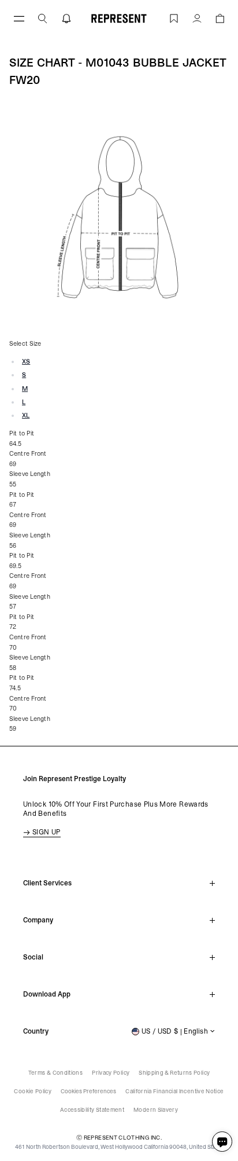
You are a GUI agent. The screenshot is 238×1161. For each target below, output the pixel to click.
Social (33, 957)
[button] (42, 18)
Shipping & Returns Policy (174, 1072)
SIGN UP (46, 832)
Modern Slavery (155, 1110)
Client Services (47, 883)
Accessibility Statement (92, 1110)
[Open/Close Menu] (19, 18)
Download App (46, 994)
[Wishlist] (173, 18)
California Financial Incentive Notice (174, 1091)
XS (26, 361)
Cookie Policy (32, 1091)
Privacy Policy (110, 1072)
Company (38, 920)
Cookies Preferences (88, 1091)
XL (25, 415)
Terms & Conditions (55, 1072)
